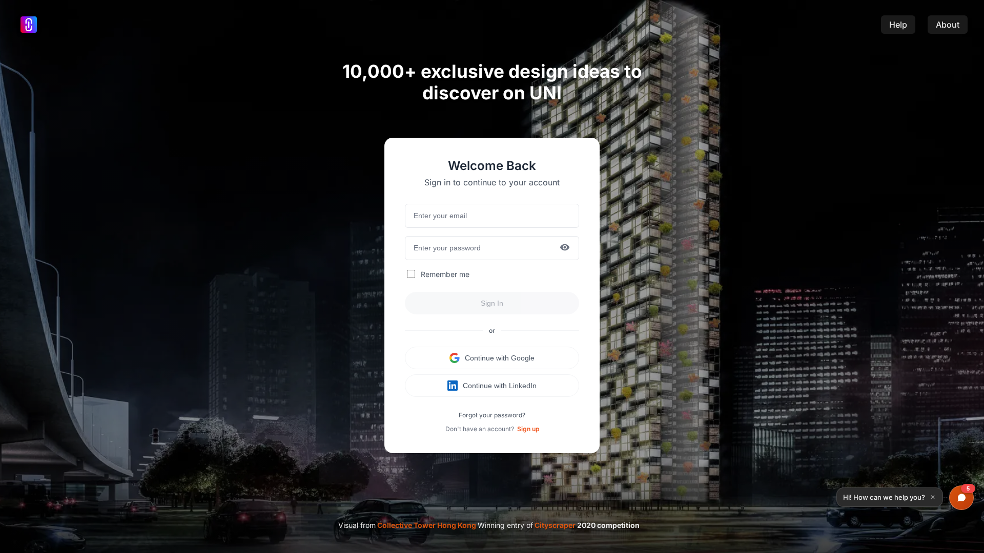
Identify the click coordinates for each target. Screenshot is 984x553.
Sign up (528, 429)
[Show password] (565, 248)
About (947, 24)
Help (898, 24)
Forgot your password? (492, 415)
